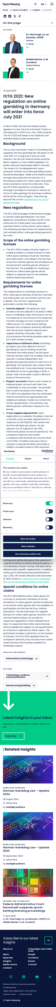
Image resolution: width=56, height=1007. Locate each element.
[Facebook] (9, 16)
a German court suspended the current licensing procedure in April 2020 (26, 580)
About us (8, 948)
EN (42, 4)
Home (5, 10)
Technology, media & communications (18, 676)
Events (31, 961)
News (6, 954)
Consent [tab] (10, 458)
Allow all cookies (28, 539)
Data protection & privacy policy (19, 984)
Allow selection (28, 546)
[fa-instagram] (8, 977)
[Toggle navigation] (51, 4)
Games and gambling (18, 685)
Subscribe (28, 718)
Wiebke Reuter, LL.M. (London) (19, 922)
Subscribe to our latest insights (20, 940)
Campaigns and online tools (40, 949)
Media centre (10, 964)
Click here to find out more (28, 784)
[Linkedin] (4, 16)
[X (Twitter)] (14, 16)
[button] (35, 4)
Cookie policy (9, 988)
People (31, 954)
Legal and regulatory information (19, 991)
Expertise (8, 957)
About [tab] (46, 458)
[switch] (49, 511)
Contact (32, 964)
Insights (36, 10)
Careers (7, 967)
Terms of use (9, 994)
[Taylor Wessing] (11, 4)
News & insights (20, 10)
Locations (33, 957)
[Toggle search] (35, 4)
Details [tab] (28, 458)
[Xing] (19, 16)
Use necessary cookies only (28, 554)
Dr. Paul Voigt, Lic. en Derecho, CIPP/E (26, 919)
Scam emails (25, 994)
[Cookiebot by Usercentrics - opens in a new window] (41, 451)
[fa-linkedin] (21, 977)
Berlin (31, 44)
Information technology (19, 658)
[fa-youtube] (35, 977)
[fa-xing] (47, 977)
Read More (28, 44)
